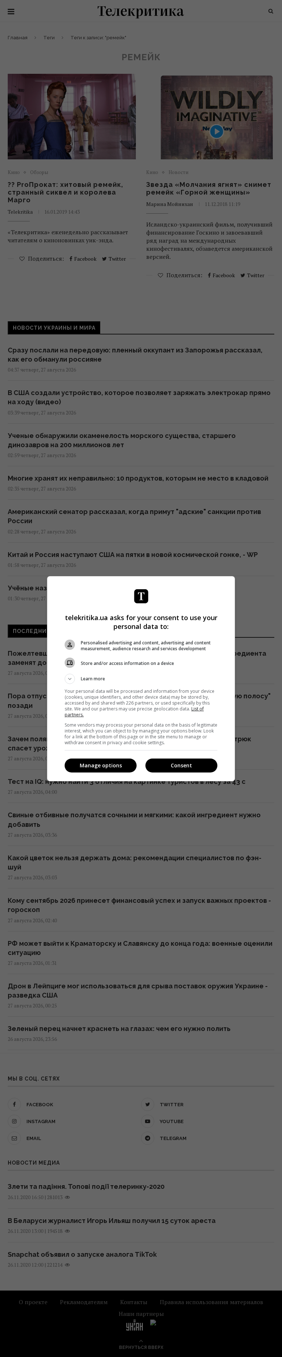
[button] (141, 679)
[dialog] (141, 678)
